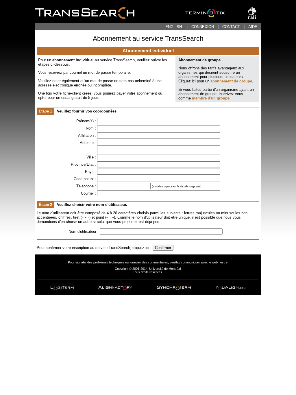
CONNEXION (202, 27)
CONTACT (231, 27)
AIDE (252, 27)
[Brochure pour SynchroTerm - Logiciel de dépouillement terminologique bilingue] (174, 287)
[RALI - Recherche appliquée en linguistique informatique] (252, 17)
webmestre (219, 262)
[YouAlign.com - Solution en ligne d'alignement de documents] (230, 287)
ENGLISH (173, 27)
